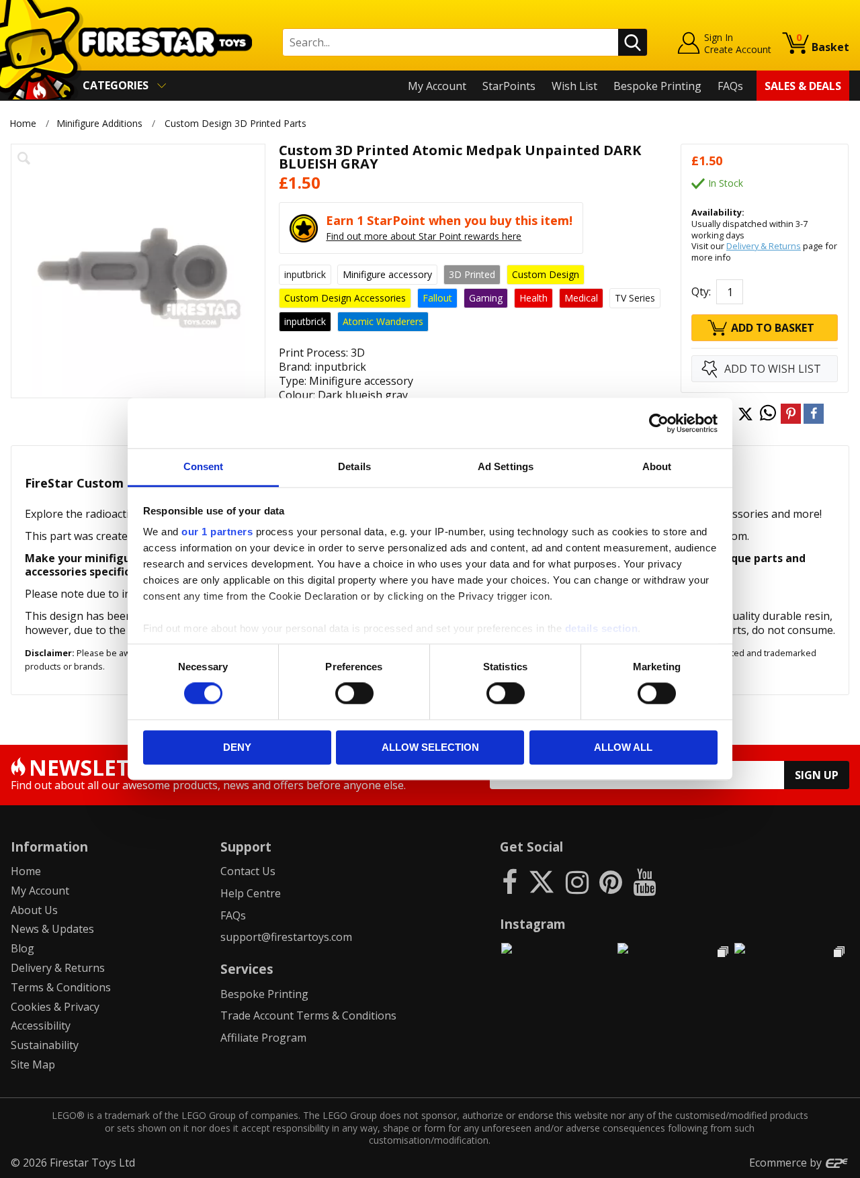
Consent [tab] (203, 466)
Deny (237, 747)
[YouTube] (644, 881)
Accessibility (41, 1025)
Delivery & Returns (763, 246)
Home (22, 123)
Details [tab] (354, 466)
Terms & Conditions (61, 987)
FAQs (730, 86)
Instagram (533, 923)
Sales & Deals (803, 86)
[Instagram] (577, 881)
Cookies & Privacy (55, 1006)
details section (601, 628)
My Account (437, 86)
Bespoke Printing (657, 86)
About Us (34, 910)
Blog (22, 948)
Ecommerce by (786, 1162)
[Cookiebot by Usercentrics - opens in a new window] (659, 423)
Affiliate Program (263, 1037)
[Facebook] (509, 881)
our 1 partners (217, 531)
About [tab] (657, 466)
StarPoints (508, 86)
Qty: (701, 291)
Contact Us (247, 871)
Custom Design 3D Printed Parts (235, 123)
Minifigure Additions (99, 123)
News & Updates (52, 928)
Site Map (33, 1064)
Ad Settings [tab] (505, 466)
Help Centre (250, 893)
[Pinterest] (610, 881)
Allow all (623, 747)
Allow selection (430, 747)
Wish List (574, 86)
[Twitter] (541, 881)
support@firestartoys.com (286, 937)
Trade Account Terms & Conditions (308, 1015)
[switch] (354, 694)
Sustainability (45, 1045)
